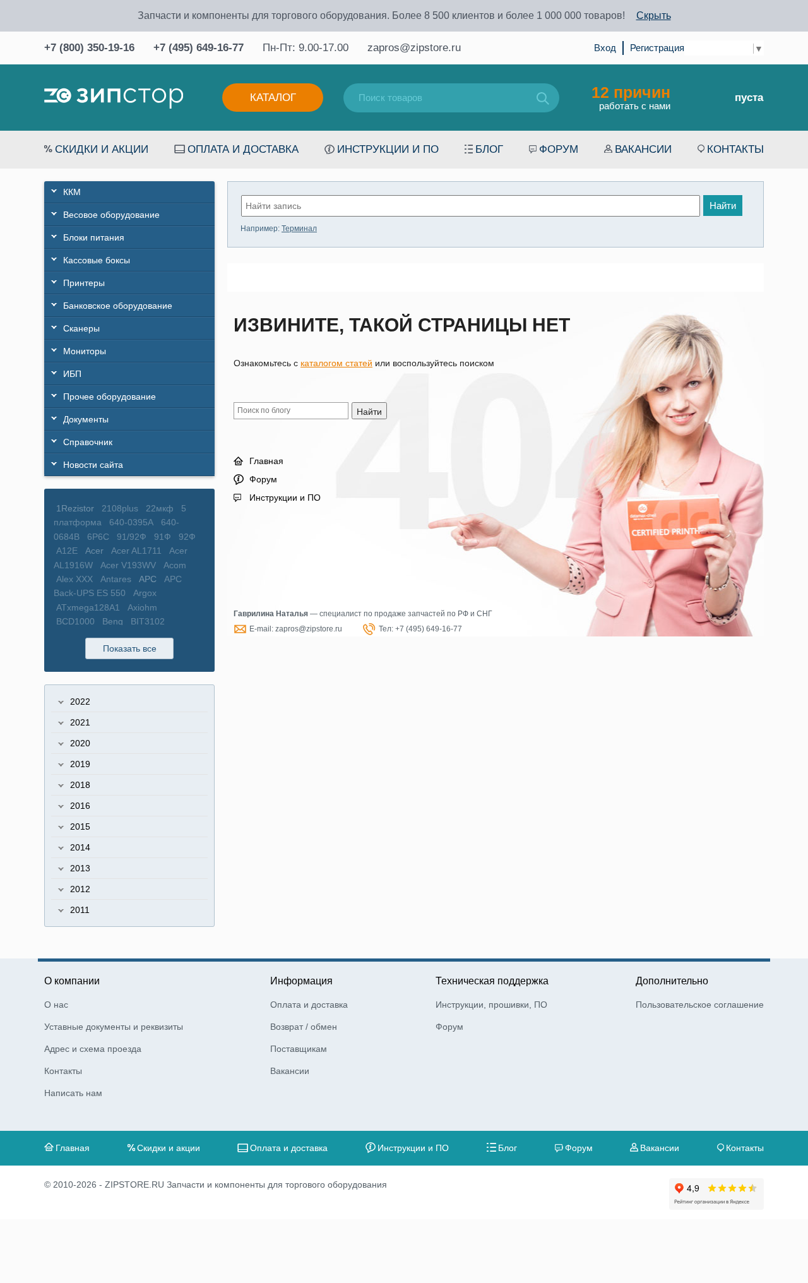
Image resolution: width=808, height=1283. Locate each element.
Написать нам (73, 1093)
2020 (80, 743)
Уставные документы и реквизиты (113, 1027)
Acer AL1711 (136, 551)
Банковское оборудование (117, 306)
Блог (489, 149)
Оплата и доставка (243, 149)
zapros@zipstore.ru (414, 48)
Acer (94, 551)
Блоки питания (93, 237)
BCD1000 (75, 621)
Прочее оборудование (109, 396)
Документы (86, 419)
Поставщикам (298, 1049)
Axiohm (142, 607)
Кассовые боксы (96, 260)
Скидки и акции (101, 149)
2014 (80, 847)
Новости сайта (93, 465)
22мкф (160, 508)
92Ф (187, 537)
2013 (80, 868)
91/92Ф (131, 537)
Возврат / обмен (303, 1027)
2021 (80, 722)
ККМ (72, 192)
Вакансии (643, 149)
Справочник (87, 442)
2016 (80, 806)
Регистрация (657, 47)
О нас (56, 1005)
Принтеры (84, 283)
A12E (67, 551)
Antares (115, 579)
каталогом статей (336, 363)
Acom (174, 565)
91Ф (162, 537)
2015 (80, 826)
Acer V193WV (128, 565)
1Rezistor (75, 508)
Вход (605, 47)
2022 (80, 701)
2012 (80, 889)
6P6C (98, 537)
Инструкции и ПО (388, 149)
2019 (80, 764)
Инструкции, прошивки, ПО (491, 1005)
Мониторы (84, 351)
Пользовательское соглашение (700, 1005)
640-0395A (131, 522)
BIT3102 (148, 621)
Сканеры (81, 328)
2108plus (120, 508)
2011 (80, 910)
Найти (723, 205)
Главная (266, 461)
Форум (558, 149)
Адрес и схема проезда (92, 1049)
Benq (112, 621)
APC (148, 579)
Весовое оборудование (111, 215)
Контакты (735, 149)
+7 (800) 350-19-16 (89, 48)
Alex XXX (74, 579)
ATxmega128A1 (88, 607)
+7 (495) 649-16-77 (198, 48)
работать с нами (630, 97)
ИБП (72, 374)
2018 (80, 785)
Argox (145, 593)
